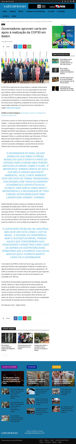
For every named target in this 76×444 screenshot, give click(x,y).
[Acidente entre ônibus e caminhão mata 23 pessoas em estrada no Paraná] (41, 338)
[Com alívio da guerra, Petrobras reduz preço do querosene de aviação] (31, 411)
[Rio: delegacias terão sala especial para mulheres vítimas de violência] (56, 409)
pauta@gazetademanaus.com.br (35, 433)
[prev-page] (2, 355)
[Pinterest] (25, 47)
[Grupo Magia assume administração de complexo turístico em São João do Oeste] (55, 61)
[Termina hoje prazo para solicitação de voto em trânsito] (25, 338)
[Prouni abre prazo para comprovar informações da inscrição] (56, 391)
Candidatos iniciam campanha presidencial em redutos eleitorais (63, 381)
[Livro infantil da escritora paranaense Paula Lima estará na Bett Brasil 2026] (5, 418)
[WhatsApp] (29, 47)
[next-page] (6, 355)
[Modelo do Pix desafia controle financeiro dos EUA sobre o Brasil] (31, 391)
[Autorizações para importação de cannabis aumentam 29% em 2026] (55, 88)
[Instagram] (65, 1)
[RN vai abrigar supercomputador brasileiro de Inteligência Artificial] (8, 338)
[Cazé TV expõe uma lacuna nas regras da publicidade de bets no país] (31, 401)
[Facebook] (62, 1)
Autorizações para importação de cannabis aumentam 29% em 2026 (67, 88)
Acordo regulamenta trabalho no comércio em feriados (36, 381)
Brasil (7, 21)
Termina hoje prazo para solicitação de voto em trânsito (24, 347)
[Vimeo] (71, 1)
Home (3, 21)
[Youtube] (73, 1)
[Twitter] (68, 1)
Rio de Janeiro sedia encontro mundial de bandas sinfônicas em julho (11, 380)
